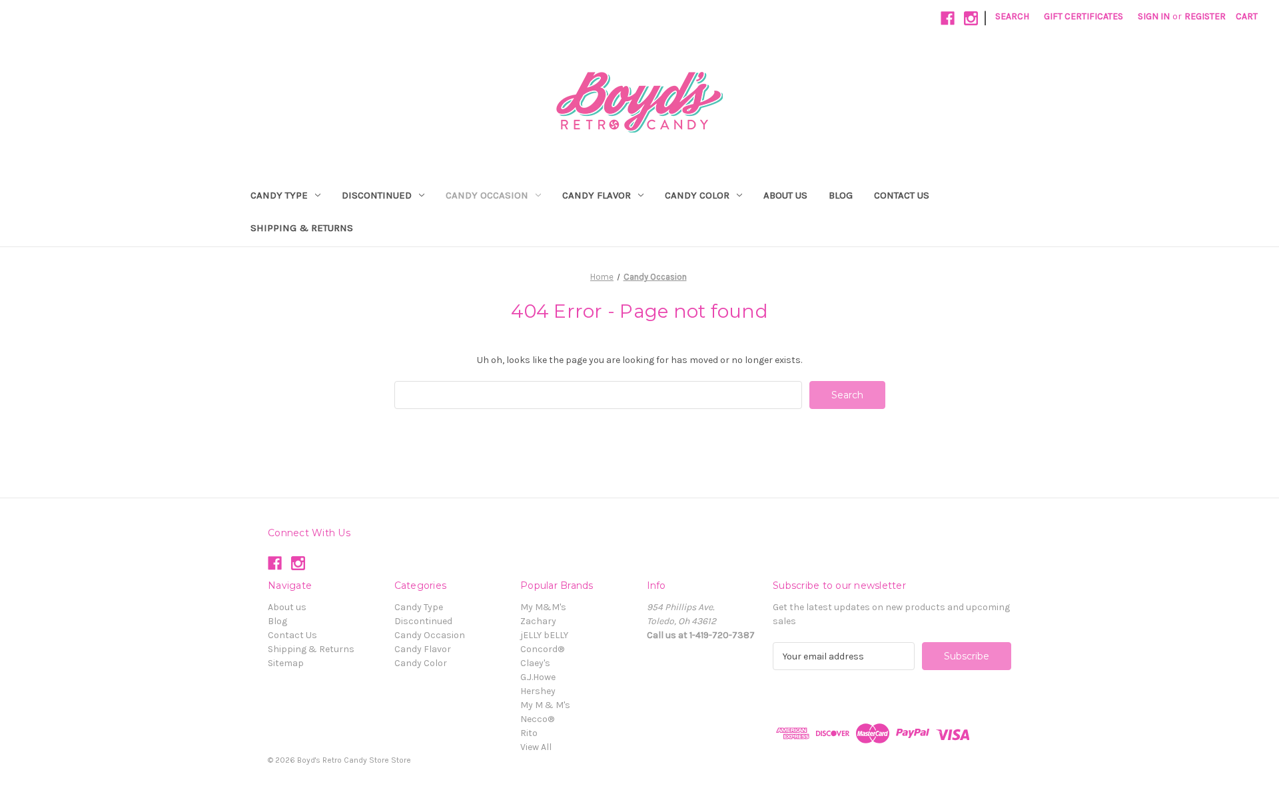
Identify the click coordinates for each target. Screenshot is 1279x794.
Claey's (535, 663)
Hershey (538, 691)
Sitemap (286, 663)
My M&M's (543, 607)
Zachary (538, 621)
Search (1012, 16)
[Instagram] (971, 18)
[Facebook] (948, 18)
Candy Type (279, 195)
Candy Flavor (596, 195)
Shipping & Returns (301, 228)
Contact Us (901, 195)
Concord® (542, 649)
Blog (841, 195)
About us (785, 195)
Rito (529, 733)
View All (536, 747)
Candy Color (697, 195)
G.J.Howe (538, 677)
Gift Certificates (1083, 16)
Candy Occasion (487, 195)
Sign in (1154, 16)
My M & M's (545, 705)
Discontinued (377, 195)
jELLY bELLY (544, 635)
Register (1205, 16)
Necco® (537, 719)
